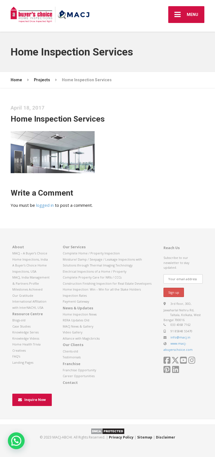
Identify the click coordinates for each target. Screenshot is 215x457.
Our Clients (73, 344)
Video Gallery (72, 332)
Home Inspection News (80, 314)
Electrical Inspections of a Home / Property (94, 271)
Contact (70, 382)
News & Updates (78, 307)
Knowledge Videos (25, 338)
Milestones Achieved (27, 289)
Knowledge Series (25, 332)
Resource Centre (27, 313)
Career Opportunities (79, 376)
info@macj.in (180, 337)
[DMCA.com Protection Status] (108, 430)
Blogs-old (18, 320)
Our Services (74, 246)
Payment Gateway (76, 301)
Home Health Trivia (26, 344)
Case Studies (21, 326)
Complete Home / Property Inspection (91, 253)
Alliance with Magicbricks (81, 338)
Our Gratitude (22, 295)
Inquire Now (35, 400)
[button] (16, 440)
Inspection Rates (75, 295)
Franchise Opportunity (79, 370)
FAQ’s (16, 356)
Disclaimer (165, 437)
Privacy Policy (121, 437)
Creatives (19, 350)
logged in (45, 205)
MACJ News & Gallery (78, 326)
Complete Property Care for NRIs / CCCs (92, 277)
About (18, 246)
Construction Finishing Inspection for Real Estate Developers (107, 283)
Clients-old (70, 351)
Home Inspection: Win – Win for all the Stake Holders (102, 289)
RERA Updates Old (76, 320)
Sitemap (144, 437)
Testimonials (72, 357)
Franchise (71, 363)
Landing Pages (22, 362)
